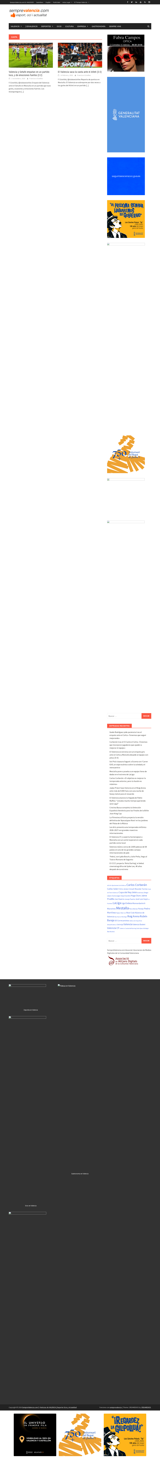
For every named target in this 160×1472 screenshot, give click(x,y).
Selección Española (136, 921)
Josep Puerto (130, 899)
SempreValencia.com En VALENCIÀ (22, 2)
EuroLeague (116, 896)
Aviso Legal (66, 2)
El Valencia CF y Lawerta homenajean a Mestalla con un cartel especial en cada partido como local (126, 840)
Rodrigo (124, 917)
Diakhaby (140, 893)
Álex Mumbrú (111, 931)
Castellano (39, 2)
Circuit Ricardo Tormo (138, 889)
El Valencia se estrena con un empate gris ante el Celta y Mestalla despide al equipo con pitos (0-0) (129, 754)
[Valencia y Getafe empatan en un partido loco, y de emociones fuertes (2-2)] (31, 55)
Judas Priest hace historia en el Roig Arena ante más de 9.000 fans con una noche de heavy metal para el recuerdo (128, 791)
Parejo (141, 908)
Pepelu (118, 913)
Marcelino (111, 908)
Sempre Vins (115, 26)
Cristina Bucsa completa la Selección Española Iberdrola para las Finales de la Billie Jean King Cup (129, 810)
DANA (134, 892)
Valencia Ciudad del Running (128, 928)
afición (109, 885)
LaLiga (117, 903)
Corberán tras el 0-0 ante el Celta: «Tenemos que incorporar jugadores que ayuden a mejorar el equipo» (128, 745)
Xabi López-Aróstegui (142, 928)
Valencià (15, 26)
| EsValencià (31, 26)
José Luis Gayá (141, 899)
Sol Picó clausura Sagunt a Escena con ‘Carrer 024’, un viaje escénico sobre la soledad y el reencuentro (129, 764)
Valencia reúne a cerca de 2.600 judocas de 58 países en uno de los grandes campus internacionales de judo (128, 850)
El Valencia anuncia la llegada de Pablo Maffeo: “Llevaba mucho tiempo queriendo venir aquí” (128, 800)
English (48, 2)
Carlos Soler (112, 889)
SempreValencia (111, 925)
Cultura (69, 26)
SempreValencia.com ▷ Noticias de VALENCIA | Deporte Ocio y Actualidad (49, 1407)
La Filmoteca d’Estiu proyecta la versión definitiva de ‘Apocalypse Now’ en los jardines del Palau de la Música (129, 820)
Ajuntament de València (119, 885)
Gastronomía (98, 26)
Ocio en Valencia (30, 1206)
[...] (22, 91)
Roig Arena (133, 916)
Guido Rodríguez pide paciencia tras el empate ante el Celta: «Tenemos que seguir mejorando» (128, 735)
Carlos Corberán (136, 885)
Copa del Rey (125, 892)
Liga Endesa (127, 903)
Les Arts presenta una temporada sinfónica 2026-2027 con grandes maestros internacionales (128, 830)
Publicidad (56, 2)
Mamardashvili (138, 903)
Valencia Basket (139, 924)
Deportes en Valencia (31, 1010)
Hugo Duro (136, 895)
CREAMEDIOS (146, 1407)
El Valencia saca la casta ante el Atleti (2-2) (80, 71)
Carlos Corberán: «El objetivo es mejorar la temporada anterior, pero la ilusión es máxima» (128, 781)
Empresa (81, 26)
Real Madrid (118, 917)
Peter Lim (123, 913)
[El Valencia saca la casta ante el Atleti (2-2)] (80, 55)
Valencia (128, 924)
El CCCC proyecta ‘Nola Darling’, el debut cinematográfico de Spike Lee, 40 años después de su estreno (127, 866)
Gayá (123, 896)
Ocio (59, 26)
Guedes (127, 896)
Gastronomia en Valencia (79, 1174)
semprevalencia (116, 1407)
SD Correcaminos (122, 920)
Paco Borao (133, 909)
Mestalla (122, 908)
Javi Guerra (119, 899)
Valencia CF (113, 928)
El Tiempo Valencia (80, 2)
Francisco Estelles (36, 78)
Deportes (46, 26)
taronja (120, 924)
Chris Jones (123, 889)
